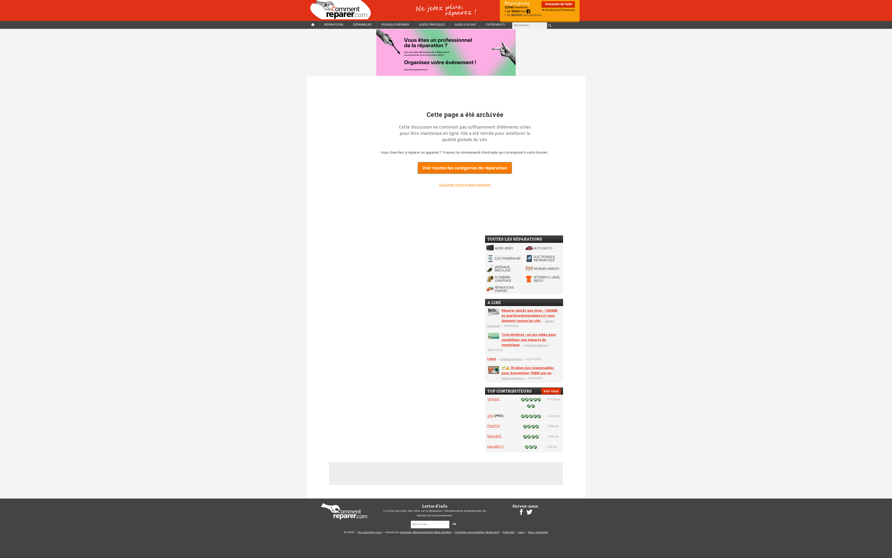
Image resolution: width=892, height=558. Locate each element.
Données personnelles (470, 532)
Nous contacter (538, 532)
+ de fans (516, 11)
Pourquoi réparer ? (536, 345)
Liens (491, 359)
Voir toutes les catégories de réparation (465, 168)
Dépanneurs (362, 24)
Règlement (492, 532)
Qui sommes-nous (370, 532)
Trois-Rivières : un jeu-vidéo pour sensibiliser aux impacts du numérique (529, 339)
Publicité (508, 532)
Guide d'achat (465, 24)
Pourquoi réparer (395, 24)
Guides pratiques (432, 24)
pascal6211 (495, 446)
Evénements (495, 24)
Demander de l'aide (558, 4)
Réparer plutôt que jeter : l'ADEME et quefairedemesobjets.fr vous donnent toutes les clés (530, 315)
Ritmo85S (494, 436)
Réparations (333, 24)
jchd (490, 415)
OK (454, 524)
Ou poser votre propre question (465, 184)
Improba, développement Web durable (425, 532)
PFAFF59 (493, 426)
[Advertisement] (520, 159)
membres (516, 7)
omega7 (493, 399)
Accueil (342, 9)
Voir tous (551, 391)
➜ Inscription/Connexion (558, 10)
